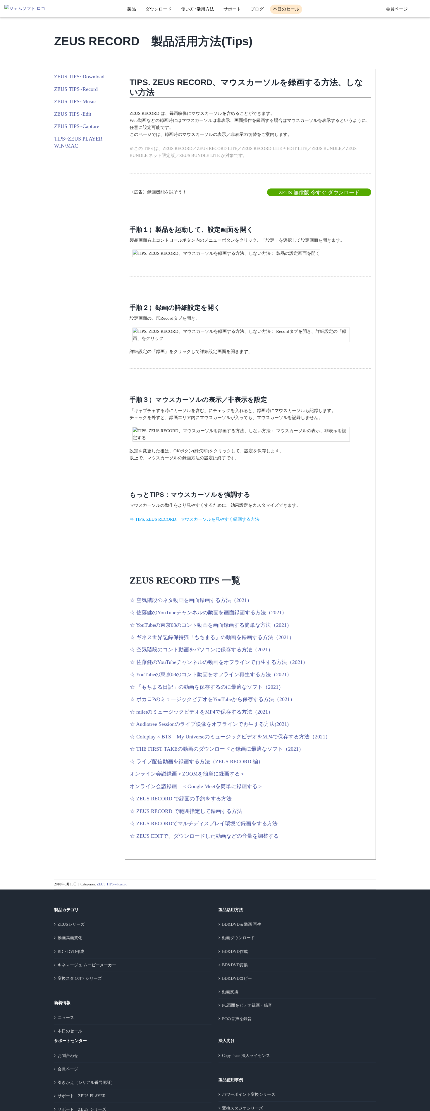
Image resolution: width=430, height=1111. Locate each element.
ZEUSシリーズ (71, 924)
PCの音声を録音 (237, 1019)
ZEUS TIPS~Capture (76, 126)
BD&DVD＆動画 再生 (241, 924)
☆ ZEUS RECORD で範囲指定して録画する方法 (186, 811)
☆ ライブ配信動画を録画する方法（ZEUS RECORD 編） (196, 761)
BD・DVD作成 (71, 951)
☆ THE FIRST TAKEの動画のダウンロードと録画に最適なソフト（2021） (217, 749)
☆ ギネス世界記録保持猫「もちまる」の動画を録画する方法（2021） (212, 637)
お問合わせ (68, 1055)
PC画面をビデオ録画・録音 (247, 1005)
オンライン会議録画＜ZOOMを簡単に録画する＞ (187, 774)
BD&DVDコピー (237, 978)
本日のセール (70, 1031)
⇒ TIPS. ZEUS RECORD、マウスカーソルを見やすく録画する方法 (194, 519)
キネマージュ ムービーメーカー (87, 965)
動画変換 (230, 992)
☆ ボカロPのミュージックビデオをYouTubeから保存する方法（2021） (212, 699)
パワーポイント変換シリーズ (248, 1094)
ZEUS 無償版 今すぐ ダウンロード (319, 192)
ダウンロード (158, 8)
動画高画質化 (70, 938)
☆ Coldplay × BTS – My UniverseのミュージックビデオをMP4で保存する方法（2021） (230, 737)
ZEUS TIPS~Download (79, 76)
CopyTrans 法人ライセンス (246, 1055)
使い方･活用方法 (197, 8)
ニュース (66, 1017)
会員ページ (397, 8)
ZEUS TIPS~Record (76, 89)
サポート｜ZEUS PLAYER (82, 1096)
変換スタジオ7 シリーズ (80, 978)
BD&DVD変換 (235, 965)
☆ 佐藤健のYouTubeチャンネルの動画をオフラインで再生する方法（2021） (219, 662)
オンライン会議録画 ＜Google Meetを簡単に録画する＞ (196, 786)
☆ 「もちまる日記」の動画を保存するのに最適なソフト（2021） (207, 687)
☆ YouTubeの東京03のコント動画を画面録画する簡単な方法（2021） (211, 625)
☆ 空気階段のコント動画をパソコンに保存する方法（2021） (201, 650)
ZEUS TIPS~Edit (72, 114)
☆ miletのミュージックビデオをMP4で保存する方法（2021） (201, 712)
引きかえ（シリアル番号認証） (86, 1082)
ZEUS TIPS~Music (75, 101)
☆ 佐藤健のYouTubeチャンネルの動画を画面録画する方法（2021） (208, 612)
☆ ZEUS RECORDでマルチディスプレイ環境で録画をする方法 (204, 823)
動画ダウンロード (238, 938)
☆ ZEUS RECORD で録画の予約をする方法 (181, 799)
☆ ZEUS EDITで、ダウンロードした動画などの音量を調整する (204, 836)
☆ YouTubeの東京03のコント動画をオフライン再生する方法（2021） (211, 674)
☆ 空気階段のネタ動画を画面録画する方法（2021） (191, 600)
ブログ (257, 8)
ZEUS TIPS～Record (112, 884)
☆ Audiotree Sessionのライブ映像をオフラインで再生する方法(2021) (209, 724)
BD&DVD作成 (235, 951)
